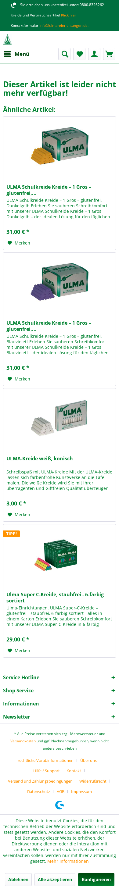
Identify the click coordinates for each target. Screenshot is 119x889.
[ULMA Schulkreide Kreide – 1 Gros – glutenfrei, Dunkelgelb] (59, 147)
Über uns (88, 760)
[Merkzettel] (79, 54)
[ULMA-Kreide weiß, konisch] (59, 418)
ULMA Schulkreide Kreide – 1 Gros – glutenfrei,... (48, 190)
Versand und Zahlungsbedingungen (40, 781)
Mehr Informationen (68, 861)
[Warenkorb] (109, 54)
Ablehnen (18, 879)
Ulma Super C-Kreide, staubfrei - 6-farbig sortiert (55, 597)
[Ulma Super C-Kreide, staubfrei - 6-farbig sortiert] (59, 554)
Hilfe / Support (46, 770)
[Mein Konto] (94, 54)
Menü (22, 53)
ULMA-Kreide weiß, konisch (39, 458)
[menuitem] (16, 54)
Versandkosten (23, 741)
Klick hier (68, 15)
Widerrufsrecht (92, 781)
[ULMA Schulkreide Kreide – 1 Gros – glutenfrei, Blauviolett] (59, 283)
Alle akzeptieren (55, 879)
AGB (60, 791)
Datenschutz (38, 791)
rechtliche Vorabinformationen (46, 760)
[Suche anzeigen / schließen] (64, 54)
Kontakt (74, 770)
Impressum (81, 791)
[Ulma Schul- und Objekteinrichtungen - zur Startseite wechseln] (7, 39)
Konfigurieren (96, 879)
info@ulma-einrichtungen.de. (63, 25)
